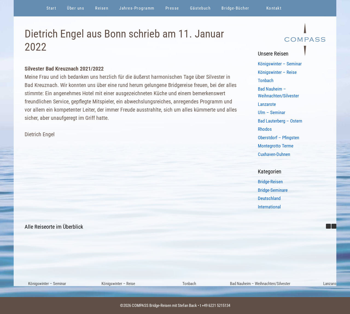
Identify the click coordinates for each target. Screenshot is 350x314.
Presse (172, 8)
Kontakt (274, 8)
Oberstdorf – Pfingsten (278, 137)
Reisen (101, 8)
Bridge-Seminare (273, 190)
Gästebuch (200, 8)
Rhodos (265, 129)
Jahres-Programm (136, 8)
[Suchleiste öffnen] (301, 8)
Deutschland (269, 198)
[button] (333, 226)
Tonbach (265, 80)
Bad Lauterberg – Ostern (280, 121)
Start (51, 8)
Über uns (75, 8)
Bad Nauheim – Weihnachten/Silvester (260, 283)
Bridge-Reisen (270, 181)
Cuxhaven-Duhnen (274, 154)
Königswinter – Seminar (280, 63)
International (269, 207)
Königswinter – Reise (277, 72)
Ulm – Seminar (271, 112)
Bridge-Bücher (235, 8)
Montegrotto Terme (275, 146)
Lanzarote (267, 104)
